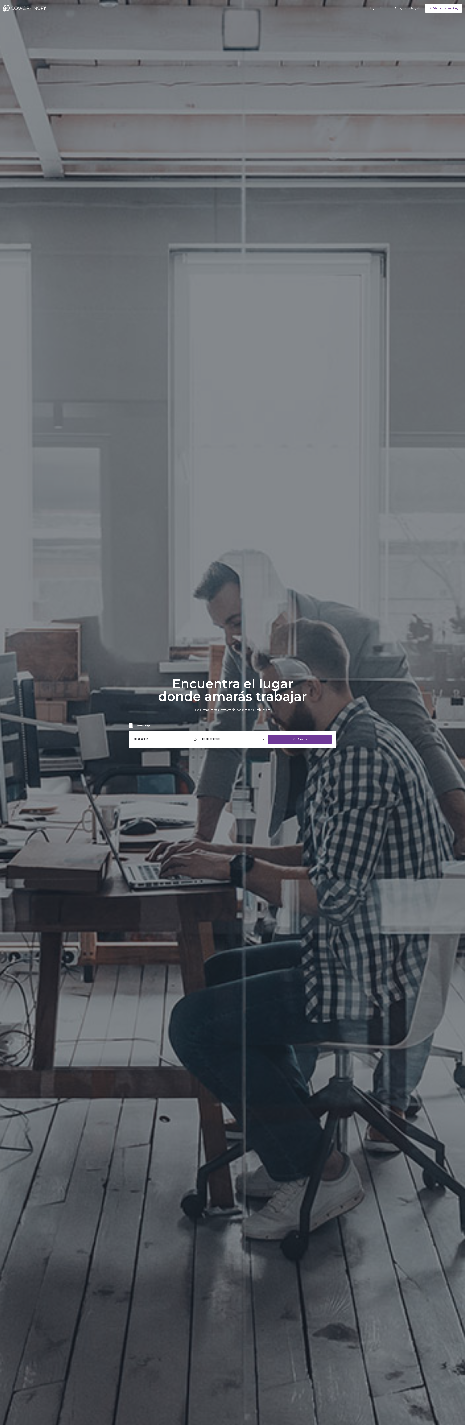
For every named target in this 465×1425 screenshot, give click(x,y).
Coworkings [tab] (142, 725)
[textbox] (232, 740)
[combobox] (232, 740)
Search (302, 739)
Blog (371, 8)
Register (416, 8)
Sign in (403, 8)
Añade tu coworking (445, 8)
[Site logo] (25, 7)
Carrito (384, 8)
